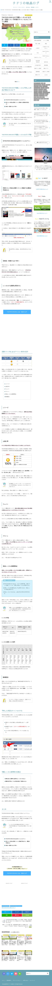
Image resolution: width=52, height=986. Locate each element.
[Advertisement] (17, 331)
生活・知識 (37, 43)
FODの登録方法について (42, 235)
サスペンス (41, 89)
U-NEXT (37, 48)
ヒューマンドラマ (46, 92)
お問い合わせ (28, 7)
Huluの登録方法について (42, 213)
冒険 (35, 97)
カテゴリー (37, 7)
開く (18, 81)
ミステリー (36, 95)
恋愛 (40, 97)
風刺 (38, 100)
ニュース (35, 92)
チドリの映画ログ (11, 984)
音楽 (35, 100)
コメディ (35, 89)
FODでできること (46, 56)
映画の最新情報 (37, 40)
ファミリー (36, 94)
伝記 (46, 95)
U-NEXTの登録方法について (42, 189)
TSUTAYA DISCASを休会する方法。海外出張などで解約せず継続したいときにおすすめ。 (41, 122)
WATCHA (46, 62)
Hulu (38, 52)
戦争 (43, 97)
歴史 (42, 98)
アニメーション (37, 87)
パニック (40, 92)
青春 (47, 98)
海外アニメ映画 (37, 68)
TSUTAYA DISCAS (6, 907)
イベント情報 (46, 40)
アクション (45, 86)
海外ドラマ (46, 68)
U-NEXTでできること (46, 47)
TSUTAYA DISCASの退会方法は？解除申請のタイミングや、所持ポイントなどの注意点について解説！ (41, 114)
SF (44, 83)
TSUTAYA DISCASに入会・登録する (16, 311)
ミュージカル (41, 95)
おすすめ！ (13, 907)
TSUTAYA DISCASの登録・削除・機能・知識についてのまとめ (41, 109)
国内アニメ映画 (46, 71)
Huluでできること (46, 52)
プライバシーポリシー (21, 7)
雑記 (46, 43)
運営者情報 (32, 7)
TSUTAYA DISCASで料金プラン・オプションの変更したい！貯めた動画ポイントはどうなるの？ (41, 128)
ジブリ (45, 89)
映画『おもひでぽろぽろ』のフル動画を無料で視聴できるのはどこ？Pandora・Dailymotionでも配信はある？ (41, 134)
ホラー (46, 94)
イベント (42, 87)
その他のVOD (38, 65)
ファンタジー (41, 94)
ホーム (3, 980)
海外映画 (46, 65)
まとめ (46, 74)
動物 (38, 97)
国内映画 (38, 71)
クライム (47, 87)
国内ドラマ (37, 74)
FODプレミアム (37, 57)
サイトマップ (15, 7)
